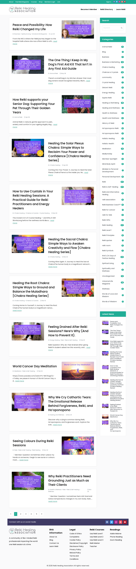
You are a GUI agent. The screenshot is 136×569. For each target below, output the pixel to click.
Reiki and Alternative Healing (110, 193)
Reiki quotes (107, 240)
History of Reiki (108, 123)
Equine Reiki (107, 97)
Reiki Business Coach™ (111, 205)
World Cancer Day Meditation (35, 366)
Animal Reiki (54, 73)
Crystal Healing (45, 213)
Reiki (62, 340)
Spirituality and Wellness (108, 269)
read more (52, 266)
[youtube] (125, 2)
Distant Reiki (107, 87)
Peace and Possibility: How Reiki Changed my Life (32, 27)
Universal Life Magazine (39, 34)
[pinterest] (122, 2)
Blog (104, 52)
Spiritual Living (26, 34)
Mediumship (107, 154)
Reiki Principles (108, 235)
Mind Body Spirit (108, 164)
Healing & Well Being (110, 103)
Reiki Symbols (107, 250)
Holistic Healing (108, 138)
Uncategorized (108, 276)
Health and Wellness (110, 118)
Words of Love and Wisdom (110, 295)
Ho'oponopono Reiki (110, 128)
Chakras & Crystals (32, 213)
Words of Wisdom (109, 301)
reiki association (108, 199)
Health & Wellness (56, 489)
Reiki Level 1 (106, 230)
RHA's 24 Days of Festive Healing (109, 256)
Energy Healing (55, 340)
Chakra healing (55, 165)
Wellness (51, 491)
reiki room (106, 245)
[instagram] (119, 2)
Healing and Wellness (57, 415)
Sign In (108, 2)
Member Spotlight (109, 159)
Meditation (17, 371)
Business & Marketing (111, 62)
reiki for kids (107, 215)
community (107, 77)
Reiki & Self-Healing (71, 340)
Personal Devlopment (111, 176)
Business (17, 34)
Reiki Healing (36, 450)
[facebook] (114, 2)
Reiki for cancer (108, 210)
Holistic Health (108, 143)
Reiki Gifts (106, 220)
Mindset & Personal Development (110, 170)
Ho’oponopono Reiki (110, 133)
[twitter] (117, 2)
